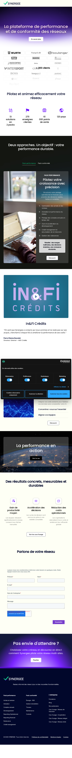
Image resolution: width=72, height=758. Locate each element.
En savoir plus (36, 39)
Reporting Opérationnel (11, 714)
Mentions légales (56, 737)
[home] (12, 3)
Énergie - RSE (30, 700)
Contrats (28, 714)
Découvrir (52, 258)
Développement (9, 710)
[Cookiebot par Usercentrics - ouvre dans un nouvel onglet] (61, 361)
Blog (50, 702)
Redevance (7, 721)
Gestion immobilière (32, 704)
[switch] (27, 379)
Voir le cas (36, 458)
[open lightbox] (36, 296)
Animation (6, 704)
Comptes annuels (9, 707)
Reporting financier (9, 717)
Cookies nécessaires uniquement (13, 394)
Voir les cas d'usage (36, 534)
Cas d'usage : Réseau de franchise (56, 710)
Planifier (36, 660)
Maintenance (30, 710)
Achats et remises (9, 700)
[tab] (29, 163)
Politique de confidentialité (40, 737)
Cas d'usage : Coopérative (57, 715)
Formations (52, 699)
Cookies (65, 737)
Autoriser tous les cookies (58, 394)
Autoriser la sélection (36, 394)
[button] (66, 3)
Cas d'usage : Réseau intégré (58, 718)
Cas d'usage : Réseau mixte (57, 722)
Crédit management (10, 724)
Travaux (28, 707)
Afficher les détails (60, 387)
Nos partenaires (54, 706)
